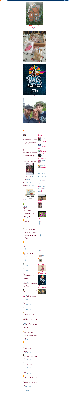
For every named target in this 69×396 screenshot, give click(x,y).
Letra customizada (28, 181)
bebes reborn (42, 173)
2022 (39, 224)
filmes (41, 179)
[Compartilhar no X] (30, 198)
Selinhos (41, 188)
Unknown (25, 361)
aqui (24, 151)
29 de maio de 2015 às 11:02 (28, 239)
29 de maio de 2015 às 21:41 (28, 309)
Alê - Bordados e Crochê (26, 248)
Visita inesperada (43, 259)
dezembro (41, 231)
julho (40, 234)
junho (40, 235)
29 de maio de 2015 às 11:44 (28, 265)
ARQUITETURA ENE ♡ (26, 323)
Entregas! (34, 28)
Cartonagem (42, 175)
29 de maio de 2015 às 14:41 (28, 287)
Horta (44, 180)
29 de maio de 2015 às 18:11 (28, 299)
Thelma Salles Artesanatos (26, 330)
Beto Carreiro (45, 173)
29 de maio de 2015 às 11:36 (28, 250)
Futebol (43, 179)
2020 (39, 226)
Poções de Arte (25, 206)
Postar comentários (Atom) (26, 390)
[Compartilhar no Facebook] (31, 198)
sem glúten (44, 188)
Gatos (40, 180)
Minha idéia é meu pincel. (42, 160)
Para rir (45, 185)
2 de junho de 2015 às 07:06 (28, 367)
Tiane (24, 227)
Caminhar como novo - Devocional (44, 255)
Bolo (45, 174)
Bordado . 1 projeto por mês (43, 165)
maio (40, 236)
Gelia (24, 346)
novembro (41, 232)
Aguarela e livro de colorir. (31, 185)
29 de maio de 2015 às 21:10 (28, 304)
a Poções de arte (32, 176)
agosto (40, 233)
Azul (40, 144)
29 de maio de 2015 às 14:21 (28, 280)
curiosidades (45, 176)
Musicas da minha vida (40, 184)
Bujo (39, 175)
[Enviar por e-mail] (29, 198)
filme (39, 179)
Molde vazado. (44, 183)
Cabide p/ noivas (28, 179)
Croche (42, 176)
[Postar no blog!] (29, 198)
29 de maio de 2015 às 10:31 (28, 217)
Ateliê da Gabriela (26, 306)
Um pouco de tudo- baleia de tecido (28, 182)
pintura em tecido (43, 186)
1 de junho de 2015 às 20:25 (28, 359)
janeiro (40, 244)
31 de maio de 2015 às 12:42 (28, 339)
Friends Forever (25, 295)
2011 (39, 248)
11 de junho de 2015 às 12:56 (28, 386)
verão (40, 191)
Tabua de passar (27, 184)
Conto (44, 175)
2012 (39, 247)
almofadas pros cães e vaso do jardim (30, 178)
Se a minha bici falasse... (41, 258)
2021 (39, 225)
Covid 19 (39, 176)
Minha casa (40, 183)
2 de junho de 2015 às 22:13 (28, 373)
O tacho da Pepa (41, 254)
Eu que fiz (26, 199)
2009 (39, 250)
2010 (39, 249)
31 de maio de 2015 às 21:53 (28, 352)
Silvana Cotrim (25, 380)
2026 (39, 221)
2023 (39, 223)
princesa (25, 318)
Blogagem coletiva (41, 174)
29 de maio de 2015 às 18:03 (28, 293)
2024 (39, 222)
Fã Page (25, 249)
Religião (43, 187)
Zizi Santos (25, 311)
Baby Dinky (39, 173)
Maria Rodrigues (26, 282)
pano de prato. (42, 185)
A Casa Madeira (25, 369)
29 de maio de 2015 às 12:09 (28, 270)
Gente (42, 180)
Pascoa (40, 186)
